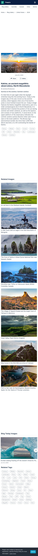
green (26, 477)
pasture (13, 502)
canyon (4, 487)
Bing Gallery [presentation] (5, 6)
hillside (11, 128)
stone (26, 502)
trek (27, 493)
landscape (31, 132)
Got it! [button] (33, 551)
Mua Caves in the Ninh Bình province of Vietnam (17, 363)
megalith (4, 502)
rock (18, 128)
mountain (16, 132)
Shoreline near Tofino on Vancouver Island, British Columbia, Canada (17, 285)
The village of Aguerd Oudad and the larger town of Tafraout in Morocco (18, 312)
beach (26, 487)
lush (8, 477)
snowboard (19, 493)
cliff (17, 496)
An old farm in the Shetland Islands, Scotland (16, 205)
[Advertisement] (19, 33)
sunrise (32, 128)
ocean (4, 484)
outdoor (12, 135)
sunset (25, 128)
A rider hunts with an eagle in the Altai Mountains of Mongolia (18, 231)
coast (32, 474)
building (28, 499)
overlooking (5, 481)
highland (15, 481)
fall (20, 477)
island (11, 484)
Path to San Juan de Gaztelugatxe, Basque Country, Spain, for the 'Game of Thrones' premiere (18, 389)
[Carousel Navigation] (19, 452)
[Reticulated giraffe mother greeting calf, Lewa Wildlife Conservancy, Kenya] (35, 63)
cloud (9, 132)
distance (5, 490)
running (10, 493)
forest (28, 496)
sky (24, 132)
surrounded (19, 484)
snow (19, 490)
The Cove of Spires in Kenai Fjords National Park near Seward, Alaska (19, 258)
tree (11, 496)
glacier (4, 496)
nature (4, 135)
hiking (12, 490)
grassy (33, 477)
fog (22, 496)
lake (14, 477)
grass (21, 499)
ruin (32, 502)
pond (19, 502)
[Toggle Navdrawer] (35, 2)
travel (23, 481)
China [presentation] (28, 6)
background (6, 499)
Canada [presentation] (21, 6)
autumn (12, 487)
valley (28, 484)
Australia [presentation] (14, 6)
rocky (4, 128)
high (3, 493)
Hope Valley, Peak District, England (13, 338)
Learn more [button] (12, 553)
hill (3, 132)
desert (15, 499)
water (25, 474)
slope (30, 490)
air (25, 490)
